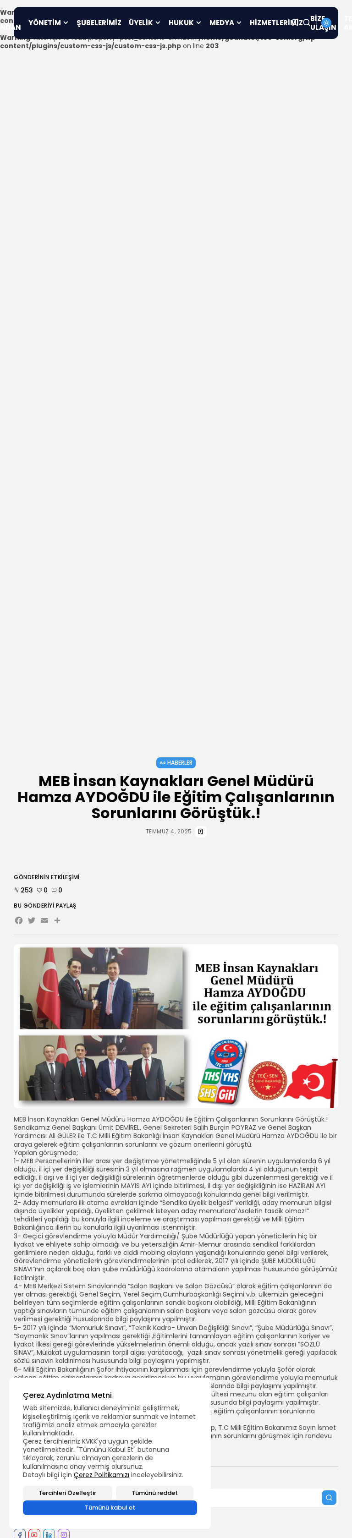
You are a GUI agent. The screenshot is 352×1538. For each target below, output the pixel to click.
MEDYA (221, 22)
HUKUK (181, 22)
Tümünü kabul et (110, 1507)
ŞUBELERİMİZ (99, 22)
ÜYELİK (141, 22)
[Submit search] (329, 1497)
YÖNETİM (44, 22)
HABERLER (179, 762)
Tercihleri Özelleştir (67, 1493)
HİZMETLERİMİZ (276, 22)
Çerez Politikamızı (101, 1474)
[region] (110, 1453)
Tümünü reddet (155, 1493)
